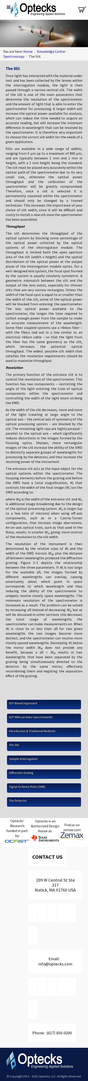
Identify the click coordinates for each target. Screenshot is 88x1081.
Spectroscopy (13, 56)
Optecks (36, 10)
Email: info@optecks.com (55, 961)
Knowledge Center (51, 51)
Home (28, 51)
